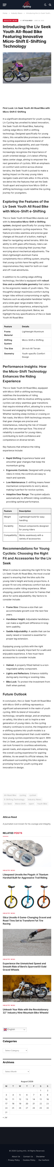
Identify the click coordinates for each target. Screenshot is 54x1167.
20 (27, 1103)
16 (48, 1099)
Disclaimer (40, 1156)
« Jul (5, 1117)
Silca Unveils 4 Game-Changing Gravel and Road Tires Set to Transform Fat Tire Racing (27, 920)
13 (27, 1099)
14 (34, 1099)
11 (13, 1099)
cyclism (32, 795)
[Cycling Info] (27, 5)
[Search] (49, 5)
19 (20, 1103)
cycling (23, 795)
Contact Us (28, 1156)
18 (13, 1103)
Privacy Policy (14, 1160)
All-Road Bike (10, 795)
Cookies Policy (29, 1160)
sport (31, 804)
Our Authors (43, 1160)
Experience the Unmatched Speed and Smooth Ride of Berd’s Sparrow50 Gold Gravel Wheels (24, 966)
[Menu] (4, 5)
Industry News (10, 20)
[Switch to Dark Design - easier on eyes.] (45, 5)
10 (6, 1099)
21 (34, 1103)
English (11, 1029)
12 (20, 1099)
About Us (16, 1156)
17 (6, 1103)
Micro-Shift (20, 804)
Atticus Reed (27, 20)
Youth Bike (42, 804)
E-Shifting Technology (14, 799)
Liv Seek (8, 804)
